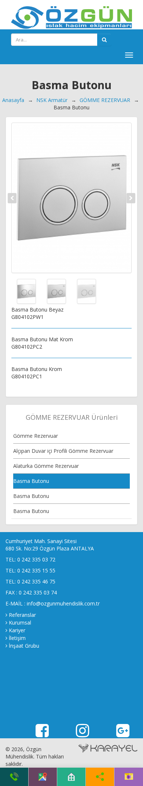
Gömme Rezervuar (35, 435)
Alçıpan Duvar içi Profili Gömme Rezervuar (63, 450)
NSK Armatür (51, 100)
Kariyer (17, 630)
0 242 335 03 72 (36, 559)
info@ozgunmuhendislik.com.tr (63, 603)
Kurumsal (20, 622)
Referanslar (22, 614)
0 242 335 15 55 (36, 570)
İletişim (17, 637)
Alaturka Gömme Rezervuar (46, 465)
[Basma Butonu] (71, 198)
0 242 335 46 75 (36, 581)
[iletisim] (129, 777)
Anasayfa (13, 100)
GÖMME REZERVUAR (105, 100)
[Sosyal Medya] (100, 777)
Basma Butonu (31, 480)
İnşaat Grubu (24, 645)
